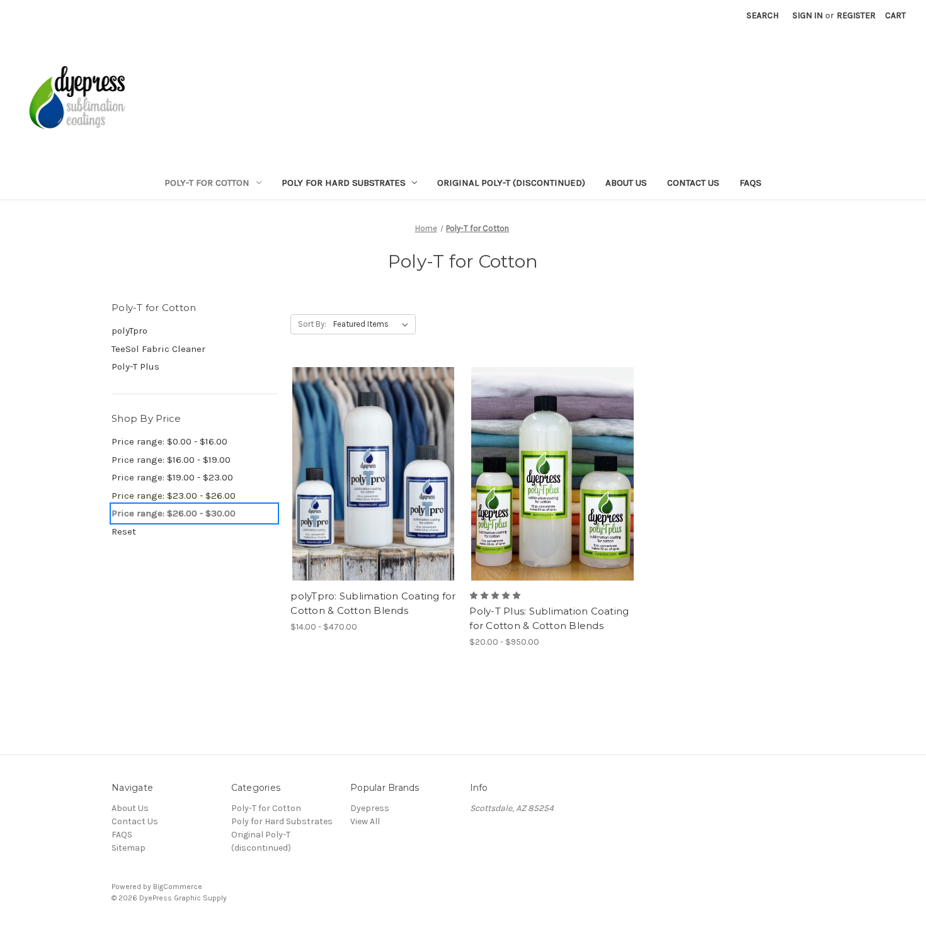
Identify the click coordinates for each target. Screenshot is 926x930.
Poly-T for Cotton (206, 182)
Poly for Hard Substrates (344, 182)
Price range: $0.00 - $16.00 (169, 441)
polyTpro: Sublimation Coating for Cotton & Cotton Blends (372, 603)
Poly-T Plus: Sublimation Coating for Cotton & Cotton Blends (549, 618)
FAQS (751, 182)
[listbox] (373, 324)
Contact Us (693, 182)
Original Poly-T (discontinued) (511, 182)
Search (762, 15)
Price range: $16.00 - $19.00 (171, 459)
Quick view (363, 451)
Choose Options (373, 496)
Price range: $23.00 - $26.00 (173, 495)
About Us (626, 182)
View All (365, 821)
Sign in (807, 15)
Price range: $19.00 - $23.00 (172, 477)
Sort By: (312, 324)
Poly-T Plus (135, 366)
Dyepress (369, 808)
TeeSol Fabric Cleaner (158, 348)
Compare (369, 474)
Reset (123, 531)
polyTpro (129, 330)
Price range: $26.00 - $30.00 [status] (173, 513)
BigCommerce (177, 886)
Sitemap (128, 847)
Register (856, 15)
